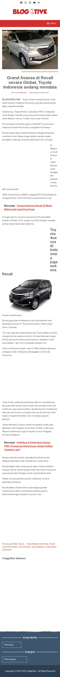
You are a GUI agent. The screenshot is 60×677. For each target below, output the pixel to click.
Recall (52, 544)
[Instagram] (30, 3)
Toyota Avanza (24, 547)
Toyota (21, 544)
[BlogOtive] (30, 11)
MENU (53, 23)
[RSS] (39, 3)
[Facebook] (21, 3)
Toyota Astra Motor (9, 547)
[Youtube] (34, 3)
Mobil (15, 544)
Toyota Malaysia (38, 547)
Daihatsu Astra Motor (40, 544)
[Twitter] (25, 3)
